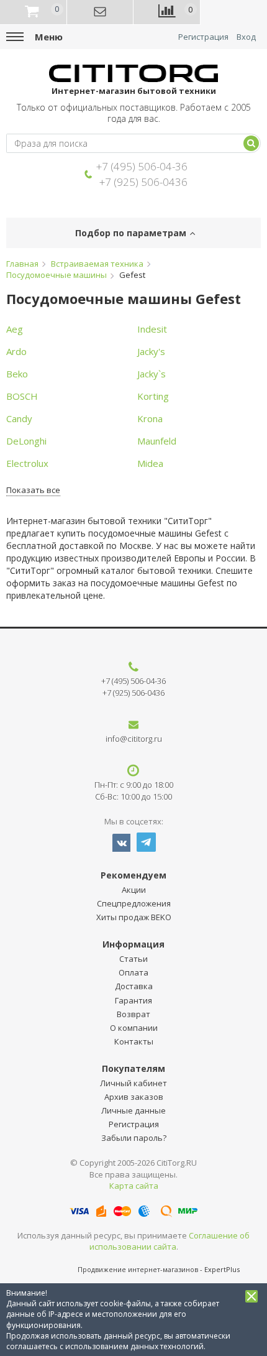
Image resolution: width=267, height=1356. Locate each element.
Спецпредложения (134, 903)
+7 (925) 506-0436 (143, 182)
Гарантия (133, 1000)
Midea (150, 463)
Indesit (152, 329)
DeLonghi (26, 441)
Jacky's (151, 351)
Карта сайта (133, 1185)
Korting (153, 396)
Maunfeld (156, 441)
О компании (134, 1027)
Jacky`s (151, 373)
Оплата (133, 972)
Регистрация (203, 37)
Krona (150, 418)
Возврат (133, 1014)
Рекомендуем (133, 875)
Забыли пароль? (133, 1137)
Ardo (16, 351)
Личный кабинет (133, 1083)
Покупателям (133, 1068)
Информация (133, 944)
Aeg (14, 329)
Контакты (133, 1041)
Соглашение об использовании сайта (169, 1241)
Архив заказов (133, 1096)
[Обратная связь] (100, 12)
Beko (17, 373)
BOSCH (22, 396)
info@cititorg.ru (134, 738)
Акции (134, 889)
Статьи (133, 958)
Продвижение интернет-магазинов (138, 1269)
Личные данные (133, 1110)
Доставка (134, 986)
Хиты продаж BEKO (133, 917)
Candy (19, 418)
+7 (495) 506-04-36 (142, 166)
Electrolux (27, 463)
